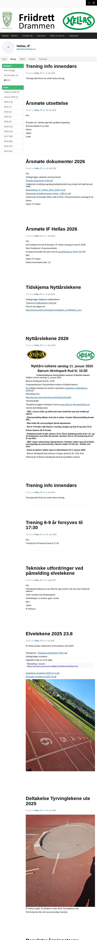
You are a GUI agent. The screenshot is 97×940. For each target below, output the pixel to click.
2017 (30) (8, 136)
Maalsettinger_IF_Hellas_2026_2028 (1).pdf (45, 190)
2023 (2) (7, 112)
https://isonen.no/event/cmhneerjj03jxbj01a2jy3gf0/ (48, 397)
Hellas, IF (38, 73)
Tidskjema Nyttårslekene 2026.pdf (41, 303)
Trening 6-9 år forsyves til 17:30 (54, 525)
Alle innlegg (9, 70)
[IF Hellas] (48, 21)
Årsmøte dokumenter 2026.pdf (39, 181)
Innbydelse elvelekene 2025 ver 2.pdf (42, 673)
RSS (8, 80)
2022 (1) (7, 117)
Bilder (22, 59)
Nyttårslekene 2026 (47, 338)
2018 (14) (8, 131)
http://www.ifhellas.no (26, 49)
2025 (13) (8, 102)
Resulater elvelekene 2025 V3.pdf (41, 677)
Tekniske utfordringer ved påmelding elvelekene (54, 571)
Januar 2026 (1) (11, 97)
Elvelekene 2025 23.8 (49, 633)
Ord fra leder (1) (11, 75)
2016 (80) (8, 141)
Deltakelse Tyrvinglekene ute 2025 (58, 801)
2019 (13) (8, 126)
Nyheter (5, 36)
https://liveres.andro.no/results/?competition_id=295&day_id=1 (53, 310)
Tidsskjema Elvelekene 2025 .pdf (52, 653)
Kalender (43, 59)
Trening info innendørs (51, 66)
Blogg (13, 59)
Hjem (4, 59)
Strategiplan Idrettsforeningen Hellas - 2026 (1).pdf (48, 193)
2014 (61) (8, 151)
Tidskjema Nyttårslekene (53, 287)
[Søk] (89, 3)
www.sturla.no (66, 404)
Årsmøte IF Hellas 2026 (51, 229)
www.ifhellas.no (83, 404)
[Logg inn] (93, 3)
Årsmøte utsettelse (47, 103)
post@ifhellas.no (65, 252)
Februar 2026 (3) (11, 92)
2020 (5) (7, 122)
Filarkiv (32, 59)
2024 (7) (7, 107)
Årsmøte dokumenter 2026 (55, 161)
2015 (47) (8, 146)
